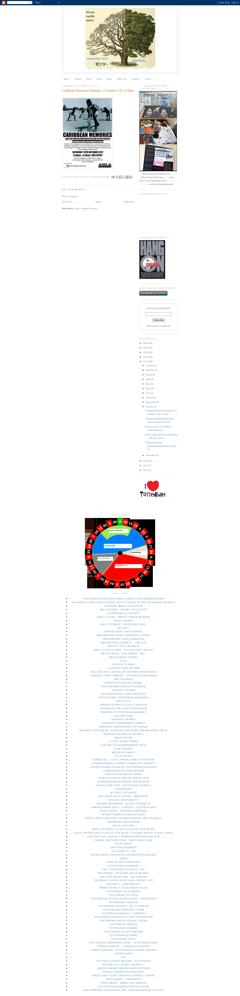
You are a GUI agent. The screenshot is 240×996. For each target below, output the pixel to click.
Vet (123, 957)
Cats (123, 660)
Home (98, 201)
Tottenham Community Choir (123, 909)
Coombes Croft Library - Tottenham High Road (123, 675)
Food (88, 78)
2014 (145, 465)
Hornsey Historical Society (123, 734)
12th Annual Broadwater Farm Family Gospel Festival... (159, 420)
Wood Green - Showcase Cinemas (124, 982)
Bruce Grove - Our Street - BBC (123, 653)
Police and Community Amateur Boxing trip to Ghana (123, 818)
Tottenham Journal (123, 924)
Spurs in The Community (123, 862)
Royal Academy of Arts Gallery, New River (124, 829)
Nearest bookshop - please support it (124, 803)
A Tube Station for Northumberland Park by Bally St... (161, 446)
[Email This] (117, 177)
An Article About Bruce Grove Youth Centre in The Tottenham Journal (123, 602)
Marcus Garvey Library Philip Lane (123, 777)
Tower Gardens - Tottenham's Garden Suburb (123, 949)
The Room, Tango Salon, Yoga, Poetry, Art (123, 880)
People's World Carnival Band (123, 814)
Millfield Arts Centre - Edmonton (123, 796)
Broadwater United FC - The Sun (123, 642)
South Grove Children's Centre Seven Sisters (123, 854)
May (148, 383)
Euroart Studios (123, 690)
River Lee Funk (123, 825)
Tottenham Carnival (123, 902)
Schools (135, 78)
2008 (145, 343)
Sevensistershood (124, 847)
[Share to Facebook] (127, 177)
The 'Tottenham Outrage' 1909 (123, 869)
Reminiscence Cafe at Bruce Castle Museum (158, 428)
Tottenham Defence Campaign (123, 913)
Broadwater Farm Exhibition (123, 638)
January (150, 365)
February (150, 370)
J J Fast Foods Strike (123, 741)
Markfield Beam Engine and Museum (123, 781)
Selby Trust (123, 843)
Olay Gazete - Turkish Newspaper (123, 810)
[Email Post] (113, 177)
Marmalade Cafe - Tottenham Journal (123, 785)
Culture (77, 78)
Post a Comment (69, 196)
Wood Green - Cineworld (123, 979)
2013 (145, 460)
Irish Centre (124, 737)
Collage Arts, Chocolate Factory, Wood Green (123, 671)
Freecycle (123, 701)
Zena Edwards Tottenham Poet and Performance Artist (123, 990)
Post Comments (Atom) (86, 208)
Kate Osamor (123, 748)
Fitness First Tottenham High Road (124, 697)
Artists (148, 78)
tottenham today (123, 938)
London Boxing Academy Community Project (123, 763)
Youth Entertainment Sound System (124, 986)
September (151, 402)
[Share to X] (124, 177)
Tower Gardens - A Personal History (123, 946)
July (148, 392)
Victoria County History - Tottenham (123, 960)
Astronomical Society (123, 613)
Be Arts (123, 627)
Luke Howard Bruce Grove (123, 774)
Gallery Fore (123, 715)
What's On (122, 78)
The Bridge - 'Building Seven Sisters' (124, 873)
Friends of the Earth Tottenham (123, 708)
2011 (145, 356)
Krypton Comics (123, 752)
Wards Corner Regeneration (123, 971)
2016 (145, 470)
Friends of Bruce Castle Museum (123, 704)
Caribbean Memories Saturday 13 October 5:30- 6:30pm (161, 412)
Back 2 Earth (123, 620)
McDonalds (123, 789)
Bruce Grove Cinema (123, 657)
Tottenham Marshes (123, 927)
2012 (145, 361)
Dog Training (123, 679)
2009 (145, 347)
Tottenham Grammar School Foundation (123, 916)
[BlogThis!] (120, 177)
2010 (145, 352)
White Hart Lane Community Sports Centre (123, 975)
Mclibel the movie (123, 792)
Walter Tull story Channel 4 (123, 964)
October (150, 406)
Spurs (123, 858)
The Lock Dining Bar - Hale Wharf (123, 876)
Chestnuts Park (123, 664)
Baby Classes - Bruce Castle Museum (123, 616)
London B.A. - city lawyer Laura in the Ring (123, 759)
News (66, 78)
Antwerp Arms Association (123, 606)
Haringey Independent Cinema (123, 723)
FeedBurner (165, 325)
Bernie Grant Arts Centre (123, 631)
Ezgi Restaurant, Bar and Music (123, 693)
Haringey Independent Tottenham (123, 726)
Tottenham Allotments (123, 891)
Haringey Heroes (123, 719)
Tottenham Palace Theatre (123, 931)
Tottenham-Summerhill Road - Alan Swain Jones (123, 942)
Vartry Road (123, 953)
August (149, 397)
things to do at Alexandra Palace (123, 887)
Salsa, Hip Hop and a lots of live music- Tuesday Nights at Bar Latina (123, 832)
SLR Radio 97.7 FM (123, 851)
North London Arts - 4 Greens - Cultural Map (123, 807)
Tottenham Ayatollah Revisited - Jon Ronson (123, 898)
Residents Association (124, 821)
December (151, 455)
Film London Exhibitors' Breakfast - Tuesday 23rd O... (161, 436)
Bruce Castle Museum (123, 646)
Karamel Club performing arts (123, 745)
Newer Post (67, 201)
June (148, 388)
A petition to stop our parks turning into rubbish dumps (123, 598)
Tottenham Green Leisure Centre (123, 920)
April (148, 379)
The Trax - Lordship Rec (123, 884)
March (149, 374)
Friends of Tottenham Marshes (123, 712)
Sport (109, 78)
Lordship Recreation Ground (123, 770)
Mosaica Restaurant (123, 799)
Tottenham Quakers (123, 935)
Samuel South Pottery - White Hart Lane (123, 840)
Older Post (129, 201)
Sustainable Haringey (124, 865)
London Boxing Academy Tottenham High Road (123, 767)
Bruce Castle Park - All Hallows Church (123, 649)
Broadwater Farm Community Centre (123, 635)
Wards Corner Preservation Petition (123, 968)
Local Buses (123, 755)
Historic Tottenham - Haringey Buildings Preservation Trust (123, 730)
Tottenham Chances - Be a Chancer (123, 906)
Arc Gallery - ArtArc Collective (123, 609)
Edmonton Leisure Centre (123, 682)
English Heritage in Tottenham (123, 686)
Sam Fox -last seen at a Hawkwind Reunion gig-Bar (123, 836)
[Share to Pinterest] (130, 177)
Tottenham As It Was (123, 895)
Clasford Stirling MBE (123, 668)
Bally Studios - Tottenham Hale (123, 624)
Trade (99, 78)
